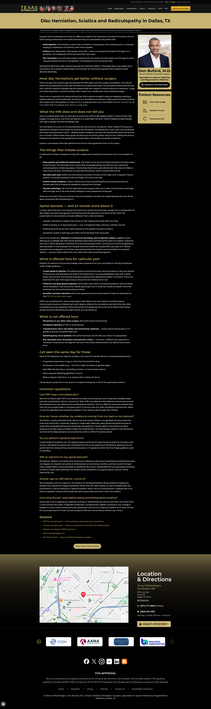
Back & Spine (99, 30)
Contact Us (120, 689)
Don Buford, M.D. (154, 71)
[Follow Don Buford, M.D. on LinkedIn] (117, 661)
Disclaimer (75, 689)
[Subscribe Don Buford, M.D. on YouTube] (109, 661)
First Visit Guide (158, 102)
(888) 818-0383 (147, 611)
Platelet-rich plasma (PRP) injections (59, 529)
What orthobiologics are (54, 533)
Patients (151, 8)
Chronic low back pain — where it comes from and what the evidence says (76, 525)
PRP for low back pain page (58, 296)
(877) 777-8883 (170, 2)
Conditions (118, 8)
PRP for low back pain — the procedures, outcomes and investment (73, 521)
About (142, 8)
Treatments (131, 8)
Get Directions (143, 600)
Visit (166, 8)
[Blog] (124, 661)
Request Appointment (181, 8)
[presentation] (105, 21)
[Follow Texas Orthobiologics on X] (94, 661)
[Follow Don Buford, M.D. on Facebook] (87, 661)
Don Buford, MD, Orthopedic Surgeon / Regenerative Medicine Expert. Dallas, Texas (67, 30)
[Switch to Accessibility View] (3, 704)
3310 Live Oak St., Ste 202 (147, 2)
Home (110, 8)
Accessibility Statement (142, 689)
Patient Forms (157, 110)
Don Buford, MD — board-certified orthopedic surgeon (67, 537)
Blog (160, 8)
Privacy (90, 689)
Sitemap (104, 689)
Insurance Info (157, 119)
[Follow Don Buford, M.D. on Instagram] (102, 661)
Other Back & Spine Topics (87, 546)
